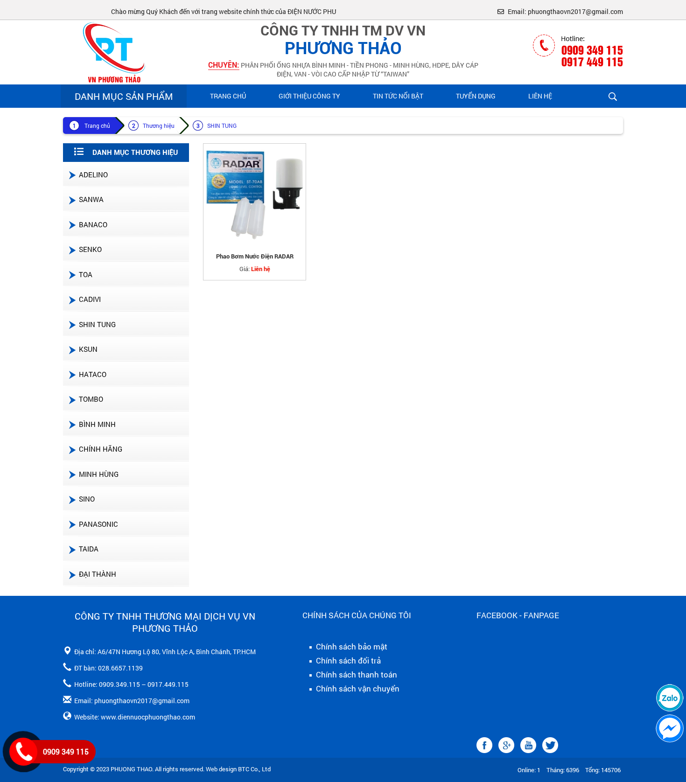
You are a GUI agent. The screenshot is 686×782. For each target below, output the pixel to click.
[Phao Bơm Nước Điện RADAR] (254, 195)
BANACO (93, 224)
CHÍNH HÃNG (100, 449)
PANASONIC (98, 524)
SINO (87, 498)
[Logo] (112, 51)
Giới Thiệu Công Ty (309, 95)
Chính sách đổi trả (347, 661)
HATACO (92, 374)
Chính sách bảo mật (350, 647)
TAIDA (88, 548)
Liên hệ (540, 95)
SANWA (91, 199)
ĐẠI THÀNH (97, 574)
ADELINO (93, 174)
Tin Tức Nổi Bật (398, 95)
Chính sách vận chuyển (356, 689)
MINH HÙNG (99, 474)
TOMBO (91, 399)
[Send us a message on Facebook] (670, 728)
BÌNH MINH (97, 424)
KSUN (88, 349)
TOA (85, 274)
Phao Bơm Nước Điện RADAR (255, 256)
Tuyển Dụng (476, 95)
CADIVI (90, 299)
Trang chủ (228, 95)
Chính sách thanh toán (355, 675)
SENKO (90, 249)
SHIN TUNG (222, 125)
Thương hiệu (159, 125)
